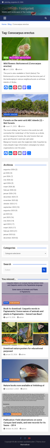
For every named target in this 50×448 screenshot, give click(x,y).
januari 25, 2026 (11, 354)
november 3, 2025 (12, 389)
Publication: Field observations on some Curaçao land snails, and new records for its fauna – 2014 (24, 422)
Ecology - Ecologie (10, 114)
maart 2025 (7, 228)
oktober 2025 (8, 204)
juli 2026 (6, 173)
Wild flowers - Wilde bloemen (20, 57)
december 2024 (9, 238)
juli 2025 (6, 214)
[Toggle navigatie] (5, 18)
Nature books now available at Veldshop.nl (23, 385)
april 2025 (7, 224)
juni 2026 (6, 176)
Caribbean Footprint (18, 8)
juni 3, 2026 (10, 69)
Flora (6, 57)
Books (6, 303)
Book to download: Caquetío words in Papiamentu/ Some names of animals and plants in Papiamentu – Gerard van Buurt (23, 311)
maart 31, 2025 (11, 126)
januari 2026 (8, 193)
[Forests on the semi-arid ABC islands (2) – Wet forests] (25, 105)
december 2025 (9, 197)
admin (20, 69)
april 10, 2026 (10, 317)
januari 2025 (8, 234)
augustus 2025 (9, 210)
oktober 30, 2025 (12, 429)
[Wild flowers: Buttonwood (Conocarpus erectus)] (25, 48)
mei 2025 (6, 221)
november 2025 (9, 200)
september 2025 (9, 207)
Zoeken (44, 269)
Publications (14, 303)
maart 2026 (7, 187)
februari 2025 (8, 231)
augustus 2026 (9, 170)
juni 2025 (6, 217)
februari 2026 (8, 190)
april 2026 (7, 183)
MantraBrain (25, 445)
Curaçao (7, 414)
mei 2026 (6, 180)
